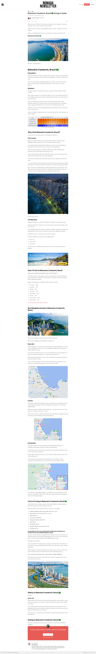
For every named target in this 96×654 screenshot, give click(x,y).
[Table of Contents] (1, 327)
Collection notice (15, 652)
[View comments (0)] (33, 21)
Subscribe (87, 4)
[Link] (26, 36)
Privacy (9, 652)
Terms (12, 652)
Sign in (92, 4)
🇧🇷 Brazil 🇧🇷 (30, 11)
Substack (84, 652)
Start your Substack (46, 652)
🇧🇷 (59, 593)
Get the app (52, 652)
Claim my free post (48, 634)
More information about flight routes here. (38, 302)
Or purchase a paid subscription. (48, 637)
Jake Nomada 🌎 (35, 17)
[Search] (80, 4)
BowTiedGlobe (41, 17)
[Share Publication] (82, 4)
